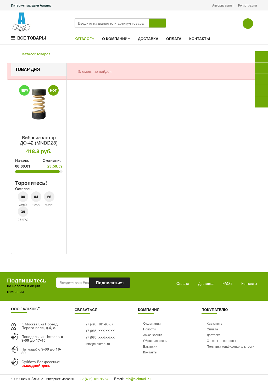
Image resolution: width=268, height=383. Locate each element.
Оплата (182, 283)
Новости (149, 329)
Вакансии (150, 346)
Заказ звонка (152, 334)
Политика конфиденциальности (230, 346)
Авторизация (222, 5)
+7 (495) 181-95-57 (99, 324)
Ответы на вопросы (221, 340)
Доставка (206, 283)
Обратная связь (155, 340)
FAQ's (227, 283)
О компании (152, 323)
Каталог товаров (36, 53)
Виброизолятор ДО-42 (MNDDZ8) (39, 140)
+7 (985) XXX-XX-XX (100, 330)
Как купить (214, 323)
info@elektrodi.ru (97, 343)
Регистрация (247, 5)
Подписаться (110, 283)
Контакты (249, 283)
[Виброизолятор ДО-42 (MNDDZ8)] (39, 105)
